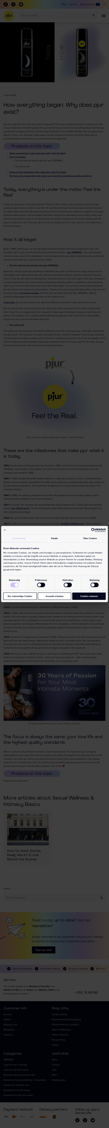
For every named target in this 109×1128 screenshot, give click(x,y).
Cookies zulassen (89, 596)
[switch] (41, 585)
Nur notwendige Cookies (20, 596)
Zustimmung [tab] (19, 538)
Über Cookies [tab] (90, 538)
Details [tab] (54, 538)
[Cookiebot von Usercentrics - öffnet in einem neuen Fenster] (93, 530)
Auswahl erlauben (54, 596)
